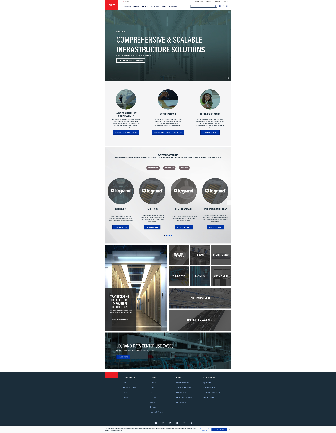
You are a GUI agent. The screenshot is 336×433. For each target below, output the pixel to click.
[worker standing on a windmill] (126, 99)
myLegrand (207, 382)
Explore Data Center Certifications (168, 132)
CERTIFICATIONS (168, 113)
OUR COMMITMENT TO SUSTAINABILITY (126, 114)
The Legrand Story (210, 113)
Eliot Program (154, 397)
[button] (165, 235)
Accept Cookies (219, 429)
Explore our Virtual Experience (130, 60)
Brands (152, 387)
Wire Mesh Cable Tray (215, 209)
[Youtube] (191, 423)
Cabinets (200, 276)
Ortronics (120, 209)
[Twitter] (184, 423)
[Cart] (227, 6)
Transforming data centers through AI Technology (119, 302)
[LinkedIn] (170, 423)
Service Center (210, 387)
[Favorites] (220, 6)
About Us (153, 382)
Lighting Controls (179, 255)
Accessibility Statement (184, 397)
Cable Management (200, 297)
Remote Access (221, 254)
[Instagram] (163, 423)
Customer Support (182, 382)
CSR (151, 392)
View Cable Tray (215, 227)
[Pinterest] (177, 423)
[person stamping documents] (168, 99)
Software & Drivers (129, 387)
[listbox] (168, 113)
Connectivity (179, 276)
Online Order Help (184, 387)
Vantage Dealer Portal (212, 392)
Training (125, 397)
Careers (152, 402)
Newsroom (153, 407)
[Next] (229, 202)
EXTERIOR (184, 168)
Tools (124, 382)
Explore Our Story (210, 132)
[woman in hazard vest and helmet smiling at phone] (210, 99)
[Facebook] (156, 423)
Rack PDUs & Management (199, 320)
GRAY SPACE (169, 168)
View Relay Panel (183, 227)
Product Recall (181, 392)
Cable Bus (152, 209)
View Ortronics (121, 227)
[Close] (229, 429)
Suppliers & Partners (156, 412)
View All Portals (208, 397)
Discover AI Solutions (120, 319)
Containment (221, 276)
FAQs (125, 392)
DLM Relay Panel (183, 209)
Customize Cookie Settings (204, 429)
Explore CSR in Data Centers (126, 132)
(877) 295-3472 (181, 402)
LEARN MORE (123, 357)
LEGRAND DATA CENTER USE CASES (144, 345)
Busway (200, 254)
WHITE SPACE (153, 168)
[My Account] (223, 6)
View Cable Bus (152, 227)
